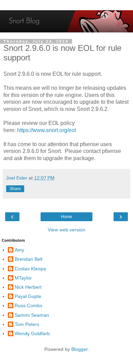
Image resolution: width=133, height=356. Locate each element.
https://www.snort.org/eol (46, 130)
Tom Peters (27, 324)
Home (66, 216)
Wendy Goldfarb (32, 333)
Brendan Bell (28, 259)
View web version (66, 229)
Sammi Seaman (32, 315)
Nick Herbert (28, 287)
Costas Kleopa (30, 268)
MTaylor (23, 278)
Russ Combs (28, 305)
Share (15, 188)
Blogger (79, 349)
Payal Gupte (28, 296)
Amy (19, 250)
